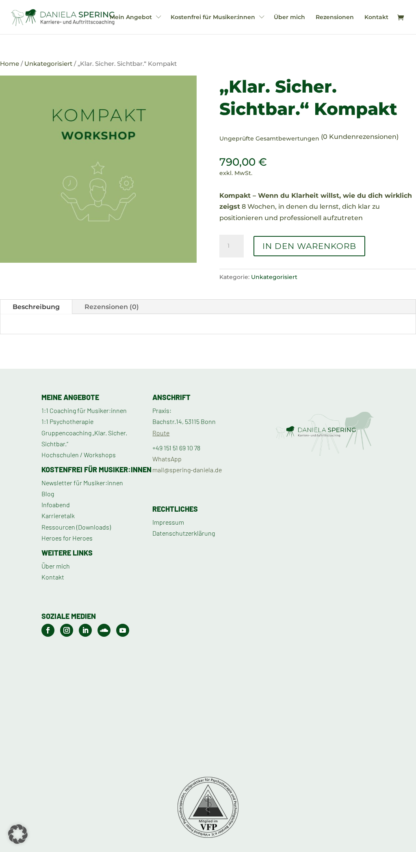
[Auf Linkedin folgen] (85, 630)
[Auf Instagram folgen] (66, 630)
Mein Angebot (131, 17)
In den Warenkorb (309, 246)
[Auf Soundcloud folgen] (104, 630)
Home (9, 63)
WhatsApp (167, 459)
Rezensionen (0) (111, 307)
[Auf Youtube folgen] (122, 630)
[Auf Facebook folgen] (47, 630)
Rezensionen (335, 17)
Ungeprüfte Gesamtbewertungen (269, 138)
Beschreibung (36, 307)
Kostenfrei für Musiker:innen (213, 17)
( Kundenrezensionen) (360, 137)
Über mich (289, 17)
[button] (18, 834)
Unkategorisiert (48, 63)
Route (160, 433)
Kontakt (376, 17)
